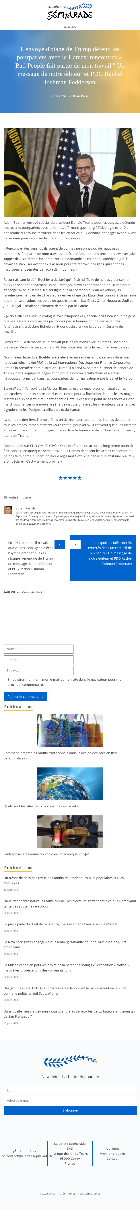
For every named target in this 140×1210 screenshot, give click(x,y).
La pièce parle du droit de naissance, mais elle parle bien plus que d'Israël (60, 924)
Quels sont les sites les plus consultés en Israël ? (41, 806)
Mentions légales (113, 1153)
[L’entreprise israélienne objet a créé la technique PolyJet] (70, 845)
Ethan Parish (81, 96)
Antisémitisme (20, 497)
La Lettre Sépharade (62, 1193)
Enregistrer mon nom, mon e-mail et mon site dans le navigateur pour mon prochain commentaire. (65, 682)
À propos (113, 1148)
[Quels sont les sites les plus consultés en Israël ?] (70, 797)
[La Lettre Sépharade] (70, 11)
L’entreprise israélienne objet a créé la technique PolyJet (46, 854)
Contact (113, 1158)
